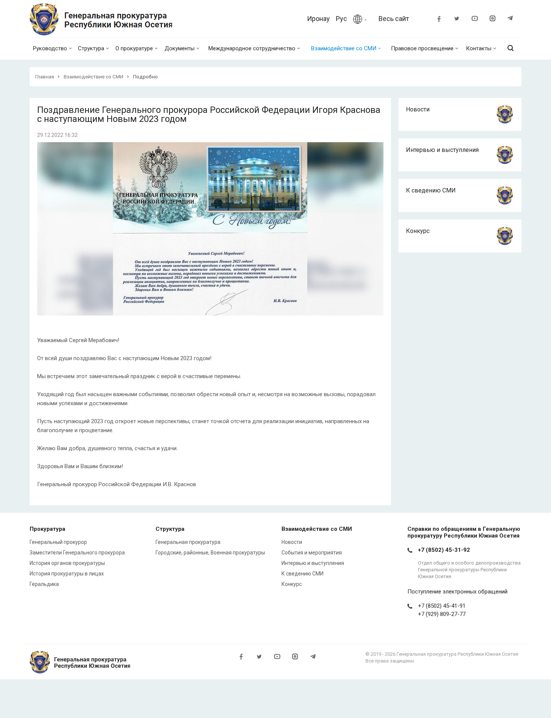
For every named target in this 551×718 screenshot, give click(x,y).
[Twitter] (459, 19)
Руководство (50, 48)
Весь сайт (394, 19)
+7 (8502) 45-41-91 (442, 605)
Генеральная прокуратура (188, 542)
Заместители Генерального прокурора (77, 553)
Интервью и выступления (442, 149)
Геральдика (44, 584)
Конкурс (418, 230)
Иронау (318, 19)
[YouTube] (477, 19)
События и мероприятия (311, 553)
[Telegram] (513, 19)
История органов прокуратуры (67, 563)
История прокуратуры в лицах (67, 574)
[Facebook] (441, 19)
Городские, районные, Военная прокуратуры (210, 553)
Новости (418, 109)
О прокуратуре (134, 48)
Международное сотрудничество (251, 48)
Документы (180, 48)
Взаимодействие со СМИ (343, 48)
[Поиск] (510, 49)
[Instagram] (495, 19)
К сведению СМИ (431, 190)
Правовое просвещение (422, 48)
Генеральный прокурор (58, 542)
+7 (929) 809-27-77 (442, 614)
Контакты (478, 48)
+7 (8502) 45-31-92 (444, 550)
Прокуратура (47, 529)
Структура (91, 48)
